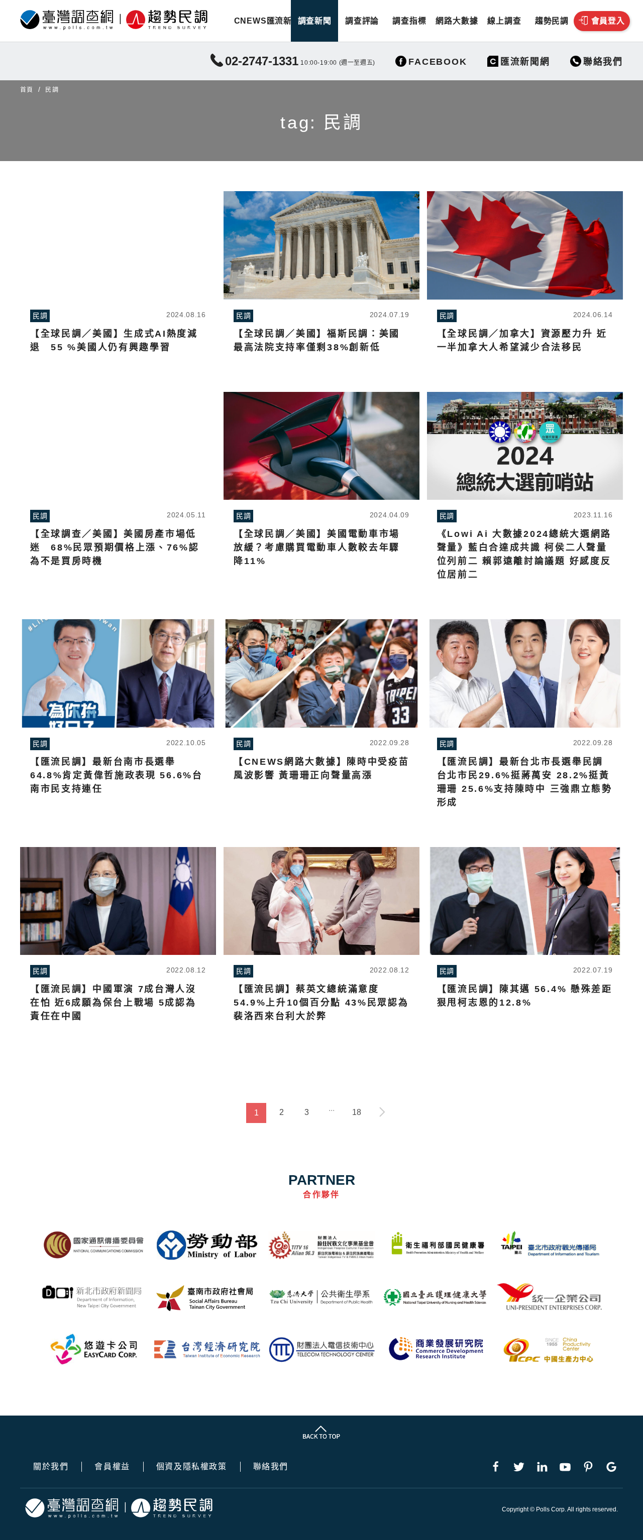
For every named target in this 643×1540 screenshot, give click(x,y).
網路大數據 (457, 21)
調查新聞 (315, 21)
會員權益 (112, 1467)
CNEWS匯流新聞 (267, 21)
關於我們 (50, 1467)
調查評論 (362, 21)
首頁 (26, 90)
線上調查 (504, 21)
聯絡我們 (270, 1467)
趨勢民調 (552, 21)
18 (356, 1112)
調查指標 (409, 21)
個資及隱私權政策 (191, 1467)
